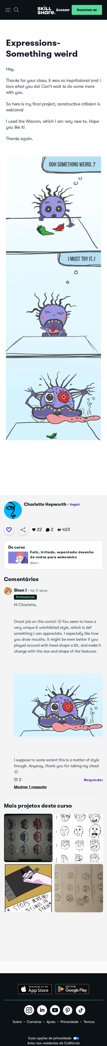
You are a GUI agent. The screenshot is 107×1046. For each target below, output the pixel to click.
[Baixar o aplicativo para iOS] (35, 989)
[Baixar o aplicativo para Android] (72, 989)
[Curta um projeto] (9, 530)
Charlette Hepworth (45, 504)
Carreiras (34, 1022)
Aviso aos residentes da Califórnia (53, 1043)
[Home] (46, 9)
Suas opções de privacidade (49, 1038)
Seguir (75, 504)
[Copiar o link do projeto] (23, 530)
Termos (89, 1022)
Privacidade (69, 1022)
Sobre (17, 1022)
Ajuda (51, 1022)
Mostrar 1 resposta (30, 787)
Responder (93, 780)
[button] (8, 10)
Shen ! (20, 590)
